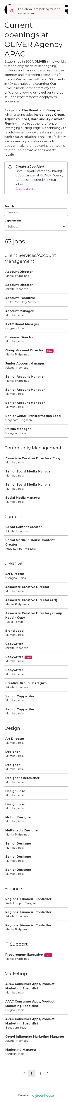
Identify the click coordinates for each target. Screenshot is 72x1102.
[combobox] (7, 227)
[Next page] (48, 1073)
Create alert (24, 188)
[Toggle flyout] (64, 226)
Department (12, 220)
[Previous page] (24, 1073)
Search (9, 206)
